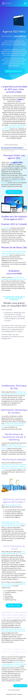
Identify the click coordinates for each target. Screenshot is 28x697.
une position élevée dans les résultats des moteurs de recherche (14, 127)
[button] (25, 3)
